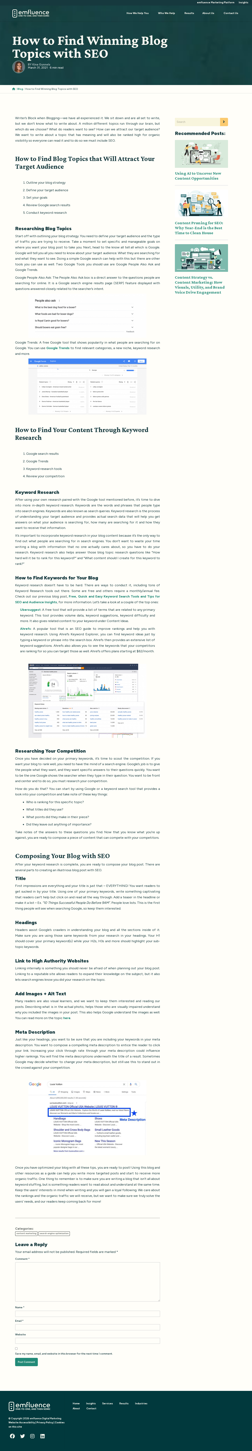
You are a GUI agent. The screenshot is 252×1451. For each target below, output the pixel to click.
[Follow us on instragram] (33, 1437)
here (66, 1018)
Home (76, 1403)
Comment (22, 1258)
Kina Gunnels (41, 64)
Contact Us (231, 13)
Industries (141, 1403)
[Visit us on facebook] (13, 1437)
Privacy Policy (45, 1422)
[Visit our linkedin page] (44, 1437)
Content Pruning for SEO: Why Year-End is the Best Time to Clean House (199, 227)
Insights (243, 2)
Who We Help (166, 13)
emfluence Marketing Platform (215, 2)
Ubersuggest (30, 610)
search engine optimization (54, 1233)
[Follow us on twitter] (23, 1437)
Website (20, 1334)
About (76, 1408)
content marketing (26, 1233)
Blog (20, 89)
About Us (208, 13)
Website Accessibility (21, 1422)
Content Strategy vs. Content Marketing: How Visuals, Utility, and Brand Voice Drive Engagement (200, 285)
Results (189, 13)
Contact (91, 1408)
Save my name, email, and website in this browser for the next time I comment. (64, 1353)
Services (107, 1403)
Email (19, 1321)
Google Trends (58, 348)
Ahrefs (25, 629)
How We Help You (138, 13)
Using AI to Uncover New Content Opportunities (198, 176)
